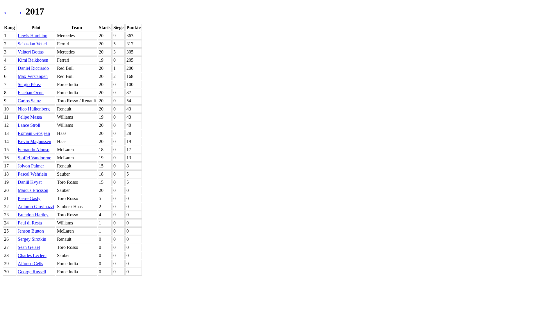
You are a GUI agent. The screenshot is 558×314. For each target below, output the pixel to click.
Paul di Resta (30, 222)
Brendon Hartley (33, 214)
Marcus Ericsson (33, 190)
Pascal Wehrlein (32, 174)
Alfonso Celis (30, 263)
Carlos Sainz (29, 100)
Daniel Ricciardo (33, 68)
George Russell (32, 271)
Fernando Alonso (33, 149)
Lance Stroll (29, 125)
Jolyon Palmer (31, 165)
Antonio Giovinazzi (36, 206)
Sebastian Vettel (32, 43)
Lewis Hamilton (32, 35)
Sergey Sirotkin (32, 239)
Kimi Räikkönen (33, 60)
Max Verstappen (33, 76)
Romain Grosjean (34, 133)
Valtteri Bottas (31, 51)
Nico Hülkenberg (34, 108)
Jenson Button (31, 231)
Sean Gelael (29, 247)
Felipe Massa (30, 117)
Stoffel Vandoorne (34, 157)
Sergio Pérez (29, 84)
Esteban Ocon (31, 92)
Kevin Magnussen (34, 141)
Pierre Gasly (29, 198)
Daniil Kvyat (30, 182)
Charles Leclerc (32, 255)
